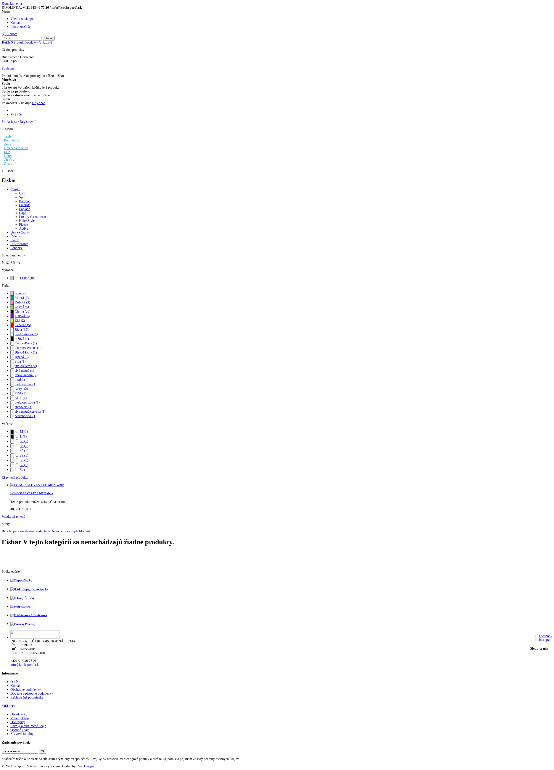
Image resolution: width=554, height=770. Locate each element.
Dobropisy (17, 722)
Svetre (14, 240)
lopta (75, 531)
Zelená (22, 307)
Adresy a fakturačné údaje (28, 726)
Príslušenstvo (19, 244)
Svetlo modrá (26, 334)
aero (32, 531)
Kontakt (15, 22)
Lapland (24, 209)
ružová (22, 338)
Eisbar (27, 278)
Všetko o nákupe (22, 19)
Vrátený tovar (19, 718)
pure (16, 531)
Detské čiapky (20, 232)
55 (24, 441)
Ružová (22, 302)
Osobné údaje (19, 730)
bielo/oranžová (27, 402)
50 (24, 460)
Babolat (7, 531)
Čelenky (16, 236)
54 (24, 470)
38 (24, 455)
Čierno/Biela (26, 343)
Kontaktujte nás (12, 3)
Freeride (24, 205)
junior (67, 531)
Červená (23, 325)
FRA (20, 393)
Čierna (22, 311)
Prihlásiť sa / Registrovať (19, 121)
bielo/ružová (25, 384)
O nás (14, 682)
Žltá (20, 320)
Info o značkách (21, 26)
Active (23, 228)
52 (24, 465)
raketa (24, 531)
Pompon (25, 201)
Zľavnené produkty (15, 477)
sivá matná (24, 370)
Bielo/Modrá (26, 352)
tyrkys (21, 389)
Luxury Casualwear (32, 217)
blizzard (84, 531)
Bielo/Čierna (26, 366)
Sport (22, 197)
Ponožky (16, 248)
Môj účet (16, 114)
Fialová (22, 316)
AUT (20, 398)
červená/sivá (25, 416)
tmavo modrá (26, 375)
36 (24, 446)
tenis (47, 531)
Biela (21, 329)
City (22, 193)
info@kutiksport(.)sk (24, 664)
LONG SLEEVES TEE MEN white (31, 493)
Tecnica (57, 531)
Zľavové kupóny (22, 734)
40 (24, 450)
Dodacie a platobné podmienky (31, 693)
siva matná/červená (30, 411)
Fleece (23, 224)
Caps (22, 213)
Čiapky (15, 189)
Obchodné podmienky (25, 689)
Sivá (20, 293)
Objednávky (18, 714)
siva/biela (23, 407)
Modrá (22, 298)
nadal (40, 531)
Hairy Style (27, 220)
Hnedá (22, 357)
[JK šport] (9, 34)
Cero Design (85, 766)
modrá (21, 379)
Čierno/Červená (28, 348)
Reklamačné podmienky (26, 697)
